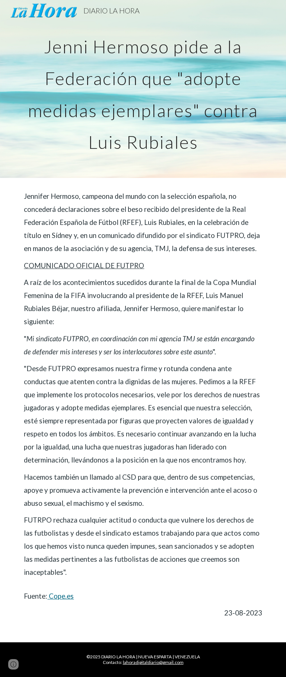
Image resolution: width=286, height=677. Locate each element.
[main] (143, 89)
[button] (13, 664)
